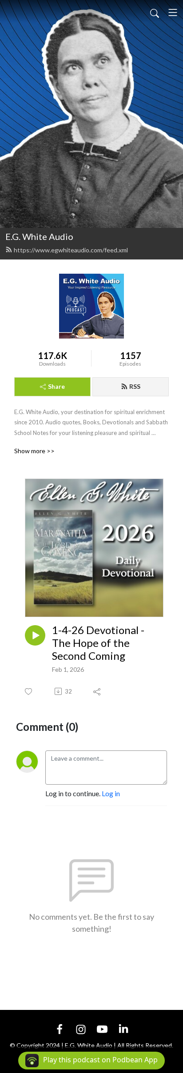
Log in (111, 793)
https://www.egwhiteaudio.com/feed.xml (71, 250)
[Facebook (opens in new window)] (59, 1028)
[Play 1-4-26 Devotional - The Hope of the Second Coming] (35, 635)
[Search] (155, 12)
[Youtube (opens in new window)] (102, 1028)
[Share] (97, 691)
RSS (134, 386)
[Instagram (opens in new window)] (81, 1028)
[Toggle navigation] (173, 12)
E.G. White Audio (39, 236)
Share (56, 386)
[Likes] (29, 691)
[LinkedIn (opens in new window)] (123, 1028)
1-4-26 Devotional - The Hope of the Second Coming (98, 643)
